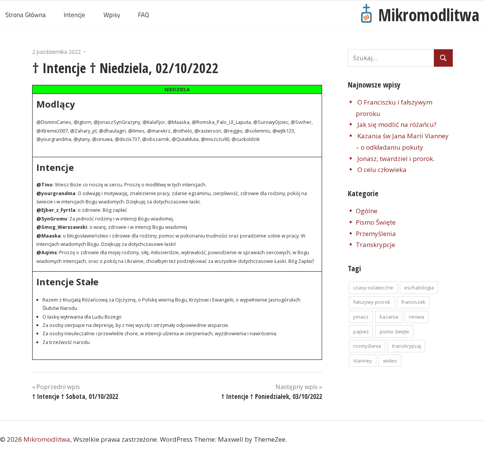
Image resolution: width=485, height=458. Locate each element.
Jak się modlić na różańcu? (396, 124)
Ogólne (366, 210)
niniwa (416, 316)
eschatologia (419, 287)
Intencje (74, 15)
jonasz (361, 316)
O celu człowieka (382, 169)
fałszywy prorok (371, 302)
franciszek (413, 302)
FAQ (143, 15)
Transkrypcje (375, 244)
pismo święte (394, 331)
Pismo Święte (376, 222)
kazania (389, 316)
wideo (390, 360)
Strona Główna (25, 15)
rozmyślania (367, 345)
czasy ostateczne (373, 287)
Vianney (362, 360)
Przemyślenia (376, 233)
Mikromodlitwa (428, 14)
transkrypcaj (406, 345)
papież (361, 331)
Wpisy (111, 15)
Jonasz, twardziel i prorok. (396, 158)
